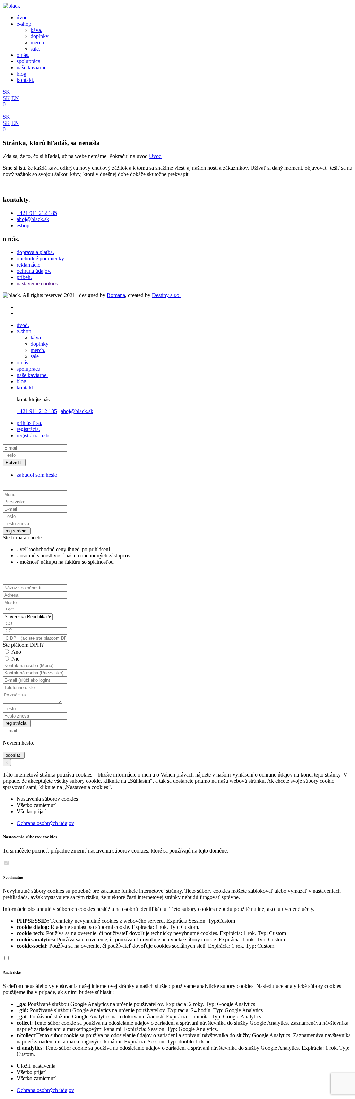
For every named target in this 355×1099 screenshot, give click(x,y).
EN (15, 98)
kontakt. (25, 80)
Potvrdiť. (14, 462)
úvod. (23, 17)
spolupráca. (29, 61)
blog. (22, 74)
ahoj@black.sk (33, 219)
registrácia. (28, 429)
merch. (38, 42)
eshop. (24, 225)
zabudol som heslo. (38, 475)
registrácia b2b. (33, 435)
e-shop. (25, 24)
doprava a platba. (35, 252)
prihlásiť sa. (29, 423)
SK (6, 92)
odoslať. (14, 755)
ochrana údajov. (34, 271)
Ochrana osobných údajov (45, 823)
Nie (15, 659)
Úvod (155, 156)
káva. (36, 30)
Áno (16, 652)
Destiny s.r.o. (166, 295)
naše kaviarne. (32, 67)
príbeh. (24, 277)
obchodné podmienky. (41, 258)
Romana (116, 295)
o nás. (23, 55)
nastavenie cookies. (38, 283)
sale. (35, 49)
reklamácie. (29, 265)
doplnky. (40, 36)
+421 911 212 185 (37, 213)
